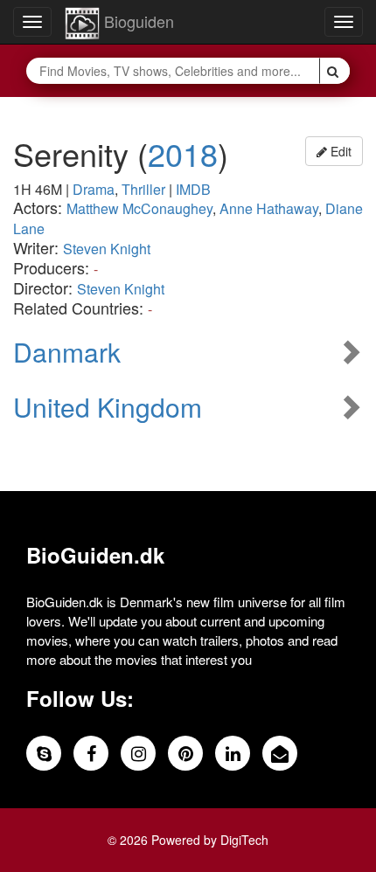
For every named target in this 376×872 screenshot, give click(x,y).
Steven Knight (106, 249)
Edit (339, 151)
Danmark (67, 351)
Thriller (143, 189)
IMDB (193, 189)
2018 (183, 153)
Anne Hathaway (268, 208)
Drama (94, 189)
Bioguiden (137, 21)
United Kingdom (107, 406)
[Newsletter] (279, 753)
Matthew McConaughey (139, 208)
